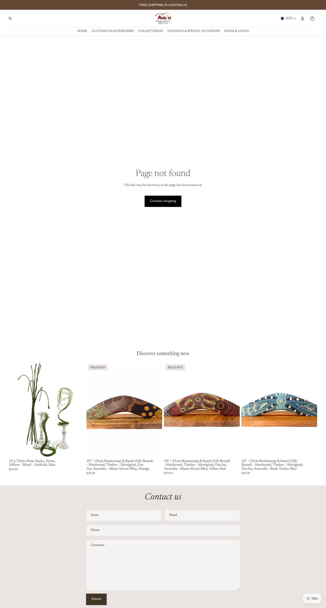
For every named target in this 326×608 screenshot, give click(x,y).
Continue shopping (163, 201)
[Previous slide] (15, 410)
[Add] (78, 451)
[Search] (10, 18)
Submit (96, 599)
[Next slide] (78, 410)
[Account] (302, 18)
